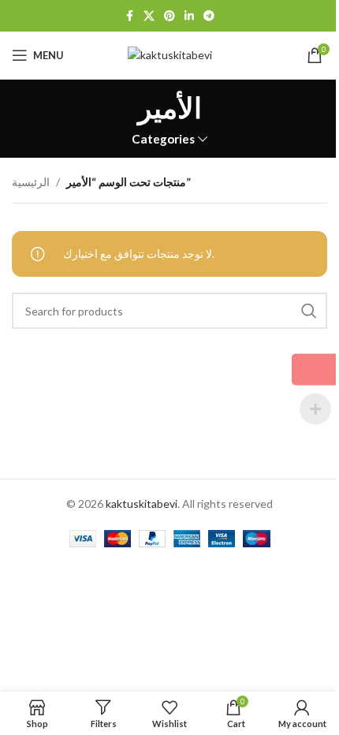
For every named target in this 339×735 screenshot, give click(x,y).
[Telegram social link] (209, 16)
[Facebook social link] (129, 16)
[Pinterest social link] (169, 16)
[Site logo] (170, 54)
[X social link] (149, 16)
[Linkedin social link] (189, 16)
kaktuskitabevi (141, 503)
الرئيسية (31, 181)
